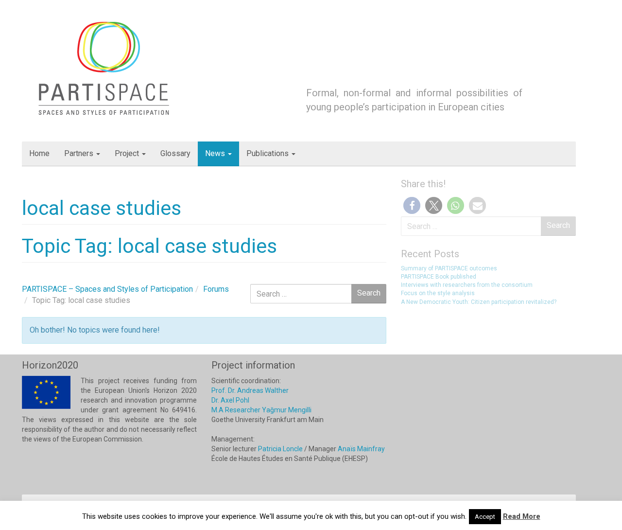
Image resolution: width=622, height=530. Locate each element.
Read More (521, 516)
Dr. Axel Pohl (230, 400)
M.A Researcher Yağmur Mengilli (261, 410)
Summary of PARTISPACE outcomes (449, 268)
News (216, 153)
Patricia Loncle (280, 449)
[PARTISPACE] (105, 67)
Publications (268, 153)
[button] (411, 205)
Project (128, 153)
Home (39, 153)
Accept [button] (485, 516)
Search (558, 225)
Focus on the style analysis (438, 293)
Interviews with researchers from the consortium (467, 285)
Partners (79, 153)
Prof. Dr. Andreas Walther (250, 390)
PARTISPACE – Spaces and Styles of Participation (107, 289)
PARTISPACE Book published (438, 276)
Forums (216, 289)
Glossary (175, 153)
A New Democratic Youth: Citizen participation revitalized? (478, 302)
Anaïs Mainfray (361, 449)
